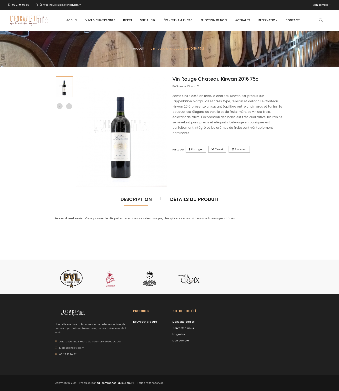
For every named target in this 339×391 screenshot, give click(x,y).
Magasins (178, 334)
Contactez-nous (183, 328)
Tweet (219, 149)
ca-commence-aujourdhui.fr (115, 383)
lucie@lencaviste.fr (68, 4)
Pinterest (240, 149)
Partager (197, 149)
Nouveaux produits (145, 322)
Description (136, 200)
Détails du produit (194, 200)
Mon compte (180, 340)
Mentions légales (183, 322)
